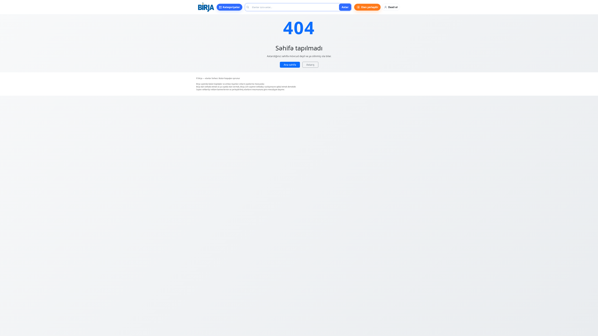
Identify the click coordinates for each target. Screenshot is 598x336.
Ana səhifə (290, 64)
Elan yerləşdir (368, 7)
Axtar (345, 7)
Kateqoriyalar (231, 7)
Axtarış (310, 64)
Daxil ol (393, 7)
